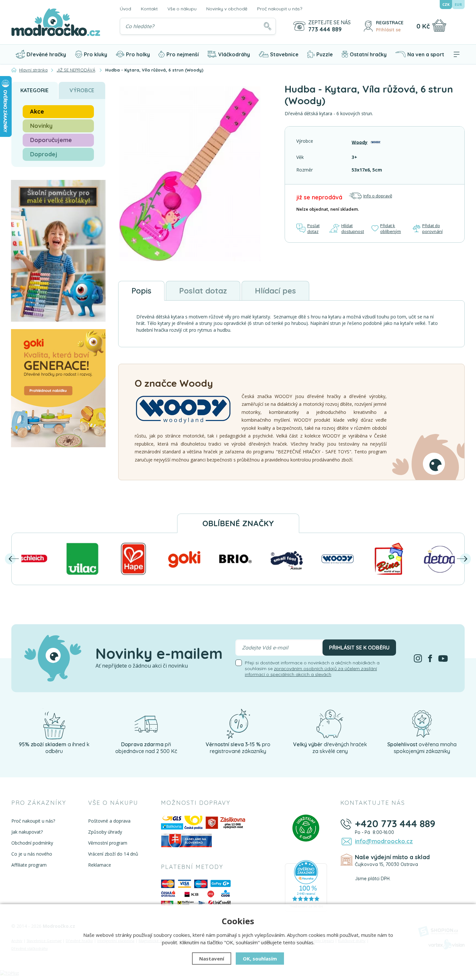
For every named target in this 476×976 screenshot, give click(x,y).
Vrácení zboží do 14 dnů (113, 854)
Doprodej (43, 154)
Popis (141, 290)
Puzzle (324, 54)
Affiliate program (29, 865)
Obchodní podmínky (32, 843)
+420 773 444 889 (395, 823)
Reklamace (99, 865)
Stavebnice (284, 54)
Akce (37, 111)
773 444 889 (325, 29)
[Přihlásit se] (368, 26)
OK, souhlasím (260, 958)
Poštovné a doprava (109, 821)
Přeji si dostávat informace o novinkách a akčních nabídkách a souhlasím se (312, 668)
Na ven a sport (425, 54)
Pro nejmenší (182, 54)
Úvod (125, 9)
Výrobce (82, 90)
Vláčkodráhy (234, 54)
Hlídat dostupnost (352, 228)
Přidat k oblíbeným (390, 228)
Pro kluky (95, 54)
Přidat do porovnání (432, 228)
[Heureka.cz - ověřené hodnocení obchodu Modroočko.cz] (306, 886)
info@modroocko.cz (384, 841)
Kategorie (34, 90)
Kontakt (149, 9)
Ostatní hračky (368, 54)
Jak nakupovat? (27, 832)
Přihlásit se (388, 30)
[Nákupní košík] (439, 25)
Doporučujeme (51, 140)
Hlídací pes (275, 290)
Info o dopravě (377, 196)
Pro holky (138, 54)
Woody (360, 142)
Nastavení (211, 958)
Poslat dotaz (313, 228)
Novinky (41, 125)
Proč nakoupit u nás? (279, 9)
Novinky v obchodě (226, 9)
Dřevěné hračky (46, 54)
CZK (445, 4)
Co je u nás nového (31, 854)
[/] (54, 723)
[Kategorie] (456, 54)
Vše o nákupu (182, 9)
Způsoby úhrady (105, 832)
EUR (458, 4)
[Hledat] (267, 26)
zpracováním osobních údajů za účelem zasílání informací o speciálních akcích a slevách (311, 671)
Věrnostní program (107, 843)
